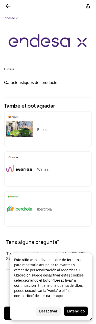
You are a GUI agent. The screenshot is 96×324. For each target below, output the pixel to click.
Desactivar (48, 311)
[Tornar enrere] (8, 6)
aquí (59, 296)
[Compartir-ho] (88, 6)
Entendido (76, 311)
